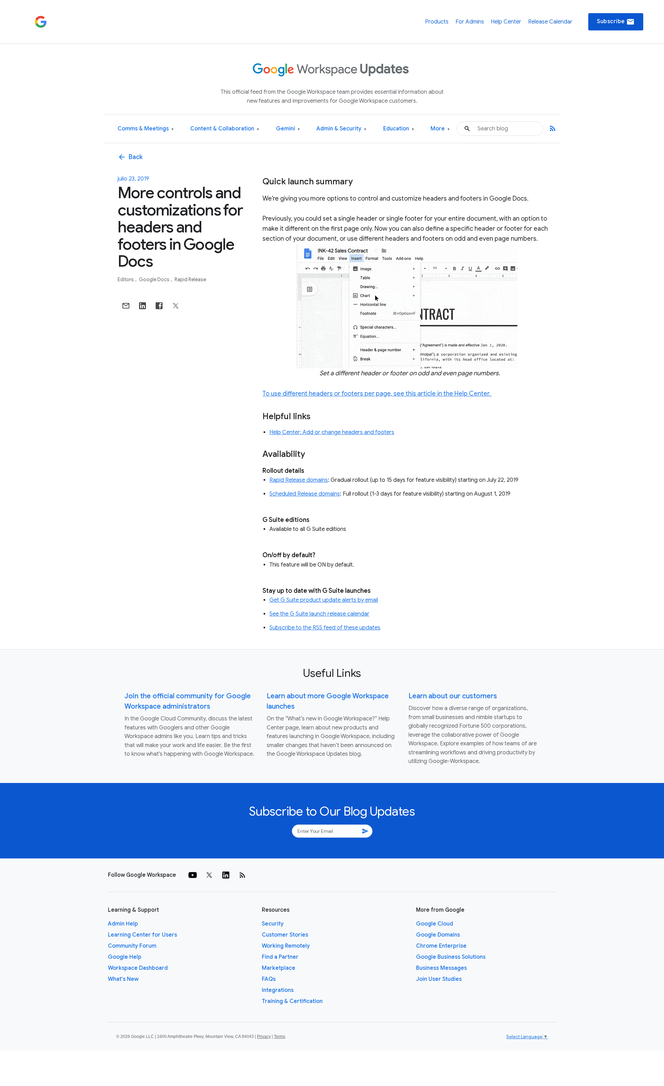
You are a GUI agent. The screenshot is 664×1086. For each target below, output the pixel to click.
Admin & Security (341, 129)
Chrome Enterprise (441, 945)
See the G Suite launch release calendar (319, 613)
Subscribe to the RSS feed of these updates (324, 627)
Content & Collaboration (224, 129)
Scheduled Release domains (304, 493)
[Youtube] (192, 875)
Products (437, 21)
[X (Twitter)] (209, 875)
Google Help (124, 957)
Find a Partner (280, 957)
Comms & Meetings (146, 129)
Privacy (264, 1036)
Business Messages (441, 968)
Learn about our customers (452, 696)
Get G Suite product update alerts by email (323, 600)
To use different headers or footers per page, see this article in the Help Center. (377, 393)
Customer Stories (285, 934)
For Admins (469, 21)
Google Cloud (434, 923)
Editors (126, 279)
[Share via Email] (126, 305)
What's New (123, 979)
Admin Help (123, 923)
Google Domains (438, 934)
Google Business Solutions (451, 957)
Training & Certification (292, 1001)
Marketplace (278, 968)
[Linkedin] (226, 875)
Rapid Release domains (298, 480)
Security (273, 923)
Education (398, 129)
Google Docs (154, 279)
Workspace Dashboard (138, 968)
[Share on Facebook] (159, 305)
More (440, 129)
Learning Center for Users (142, 934)
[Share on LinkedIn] (142, 305)
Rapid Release (190, 279)
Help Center (506, 21)
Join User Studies (439, 979)
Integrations (278, 990)
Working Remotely (286, 945)
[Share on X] (175, 305)
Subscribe (616, 22)
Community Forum (132, 945)
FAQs (269, 979)
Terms (279, 1036)
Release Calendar (550, 21)
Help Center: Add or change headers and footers (331, 432)
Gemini (288, 129)
